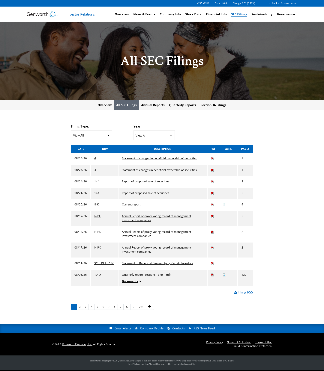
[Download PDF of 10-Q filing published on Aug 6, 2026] (212, 274)
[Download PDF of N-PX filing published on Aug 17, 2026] (212, 216)
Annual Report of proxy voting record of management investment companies (156, 218)
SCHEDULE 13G (104, 263)
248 (141, 306)
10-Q (97, 274)
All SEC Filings (126, 105)
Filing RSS (243, 292)
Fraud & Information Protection (252, 346)
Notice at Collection (239, 342)
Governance (286, 14)
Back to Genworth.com (284, 3)
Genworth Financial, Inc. (77, 344)
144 (96, 181)
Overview (122, 14)
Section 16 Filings (213, 105)
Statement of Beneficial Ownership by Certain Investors (157, 263)
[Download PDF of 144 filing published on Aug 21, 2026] (212, 193)
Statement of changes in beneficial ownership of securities (159, 158)
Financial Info (216, 14)
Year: (137, 126)
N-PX (97, 216)
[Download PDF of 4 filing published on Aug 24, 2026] (212, 170)
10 (128, 306)
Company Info (170, 14)
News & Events (144, 14)
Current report (131, 204)
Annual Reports (153, 105)
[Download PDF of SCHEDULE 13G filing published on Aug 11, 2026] (212, 263)
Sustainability (261, 14)
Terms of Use (263, 342)
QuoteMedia (123, 360)
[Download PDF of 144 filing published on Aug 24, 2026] (212, 181)
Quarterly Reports (182, 105)
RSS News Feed (204, 328)
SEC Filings (239, 14)
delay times (186, 360)
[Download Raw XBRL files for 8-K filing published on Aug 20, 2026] (224, 204)
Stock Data (193, 14)
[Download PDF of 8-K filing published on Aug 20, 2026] (212, 204)
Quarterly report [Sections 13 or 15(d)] (146, 274)
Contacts (178, 328)
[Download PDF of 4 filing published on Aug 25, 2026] (212, 158)
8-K (96, 204)
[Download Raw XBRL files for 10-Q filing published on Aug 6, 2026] (224, 274)
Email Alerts (123, 328)
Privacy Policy (214, 342)
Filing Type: (80, 126)
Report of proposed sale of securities (145, 181)
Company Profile (152, 328)
